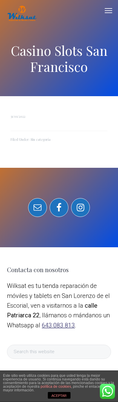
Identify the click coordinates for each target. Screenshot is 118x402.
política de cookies (56, 386)
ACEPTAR (59, 395)
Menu (108, 10)
